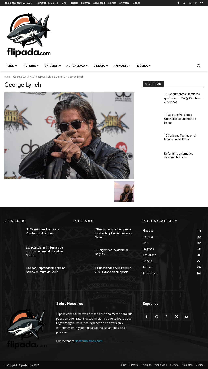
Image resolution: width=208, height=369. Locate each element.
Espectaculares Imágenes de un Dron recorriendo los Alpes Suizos (45, 251)
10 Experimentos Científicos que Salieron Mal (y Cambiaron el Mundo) (183, 98)
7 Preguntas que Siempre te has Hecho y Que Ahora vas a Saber (113, 233)
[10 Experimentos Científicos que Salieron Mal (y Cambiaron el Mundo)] (152, 98)
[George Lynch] (69, 135)
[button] (199, 66)
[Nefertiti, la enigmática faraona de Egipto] (152, 158)
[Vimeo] (195, 3)
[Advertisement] (99, 35)
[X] (190, 3)
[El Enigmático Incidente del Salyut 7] (83, 254)
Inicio (7, 76)
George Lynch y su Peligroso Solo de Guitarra (39, 76)
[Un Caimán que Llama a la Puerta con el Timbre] (13, 234)
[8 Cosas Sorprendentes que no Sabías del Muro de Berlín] (13, 272)
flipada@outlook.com (89, 341)
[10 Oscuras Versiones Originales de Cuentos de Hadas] (152, 119)
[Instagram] (184, 3)
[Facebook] (178, 3)
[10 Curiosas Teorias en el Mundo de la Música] (152, 140)
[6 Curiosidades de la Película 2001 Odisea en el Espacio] (83, 272)
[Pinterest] (166, 317)
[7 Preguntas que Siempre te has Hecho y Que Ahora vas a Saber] (83, 234)
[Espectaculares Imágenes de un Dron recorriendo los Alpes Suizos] (13, 252)
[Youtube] (201, 3)
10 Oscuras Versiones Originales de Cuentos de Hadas (180, 118)
